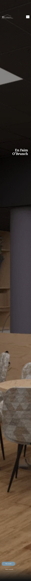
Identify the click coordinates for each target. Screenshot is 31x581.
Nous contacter (9, 569)
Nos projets (8, 563)
